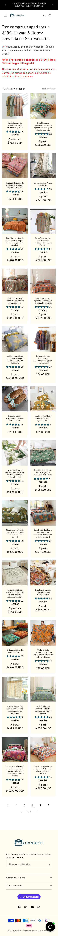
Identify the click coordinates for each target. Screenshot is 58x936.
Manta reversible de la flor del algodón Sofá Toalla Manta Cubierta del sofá (14, 533)
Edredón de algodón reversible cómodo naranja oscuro (43, 592)
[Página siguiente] (37, 812)
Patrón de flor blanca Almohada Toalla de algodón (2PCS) (43, 418)
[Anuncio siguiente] (52, 5)
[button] (5, 15)
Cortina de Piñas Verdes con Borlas (43, 184)
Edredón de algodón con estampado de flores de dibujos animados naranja (43, 769)
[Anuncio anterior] (5, 5)
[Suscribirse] (48, 864)
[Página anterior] (8, 805)
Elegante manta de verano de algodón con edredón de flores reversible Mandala (15, 593)
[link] (32, 805)
